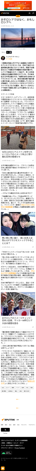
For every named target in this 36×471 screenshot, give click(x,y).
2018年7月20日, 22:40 (7, 26)
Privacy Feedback (20, 448)
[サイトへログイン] (29, 13)
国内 (32, 387)
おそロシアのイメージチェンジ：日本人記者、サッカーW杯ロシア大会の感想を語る (17, 321)
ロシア (8, 387)
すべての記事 (9, 59)
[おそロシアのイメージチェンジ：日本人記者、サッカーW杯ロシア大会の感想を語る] (18, 304)
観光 (16, 391)
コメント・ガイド (18, 443)
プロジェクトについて (7, 440)
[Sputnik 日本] (5, 14)
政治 (10, 425)
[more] (33, 160)
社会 (3, 387)
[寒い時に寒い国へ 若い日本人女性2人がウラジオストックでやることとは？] (18, 224)
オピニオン (24, 425)
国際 (13, 387)
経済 (23, 387)
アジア (17, 387)
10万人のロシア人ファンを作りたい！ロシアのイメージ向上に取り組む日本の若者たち (17, 154)
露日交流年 (26, 391)
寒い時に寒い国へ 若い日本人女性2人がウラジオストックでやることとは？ (18, 240)
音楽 (20, 391)
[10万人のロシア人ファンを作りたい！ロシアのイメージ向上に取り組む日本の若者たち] (18, 138)
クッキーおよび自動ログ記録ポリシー (12, 445)
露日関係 (4, 391)
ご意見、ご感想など (7, 443)
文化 (27, 387)
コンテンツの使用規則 (21, 440)
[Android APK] (6, 453)
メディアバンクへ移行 (19, 49)
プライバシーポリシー (7, 448)
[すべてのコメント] (3, 468)
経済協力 (10, 391)
